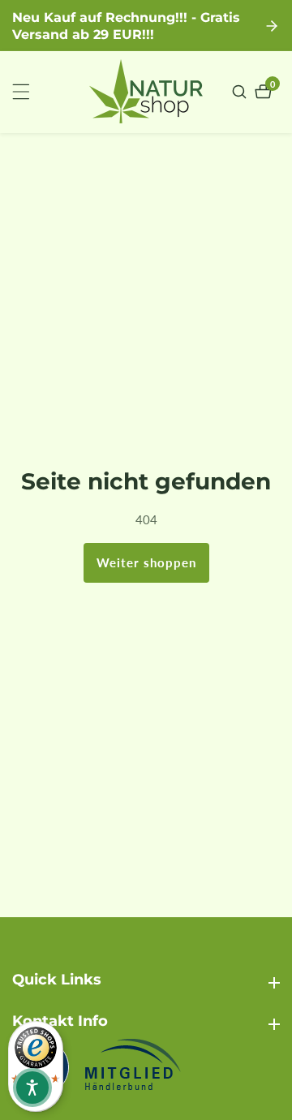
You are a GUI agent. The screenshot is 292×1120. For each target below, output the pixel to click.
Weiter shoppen (146, 562)
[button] (32, 1087)
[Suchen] (241, 91)
